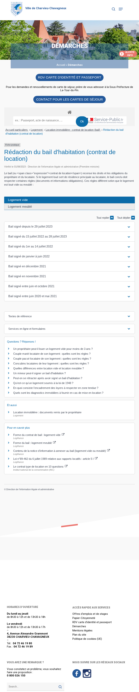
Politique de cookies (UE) (87, 639)
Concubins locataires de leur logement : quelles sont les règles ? (51, 363)
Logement (37, 129)
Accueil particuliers (16, 129)
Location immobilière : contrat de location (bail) (73, 129)
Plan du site (79, 634)
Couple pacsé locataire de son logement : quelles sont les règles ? (52, 358)
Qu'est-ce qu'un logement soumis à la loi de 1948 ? (43, 383)
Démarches (79, 626)
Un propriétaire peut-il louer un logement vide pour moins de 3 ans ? (53, 348)
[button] (121, 9)
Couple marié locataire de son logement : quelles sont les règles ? (51, 353)
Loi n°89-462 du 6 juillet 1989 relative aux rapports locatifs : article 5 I (53, 458)
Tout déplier (124, 217)
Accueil (60, 65)
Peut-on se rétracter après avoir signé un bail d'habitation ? (47, 378)
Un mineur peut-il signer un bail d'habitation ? (39, 373)
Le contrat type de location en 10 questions (38, 466)
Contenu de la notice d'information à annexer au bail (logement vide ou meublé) (60, 450)
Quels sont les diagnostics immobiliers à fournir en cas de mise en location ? (58, 392)
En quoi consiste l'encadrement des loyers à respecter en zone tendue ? (55, 387)
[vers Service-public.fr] (104, 120)
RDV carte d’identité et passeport (92, 622)
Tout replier (103, 217)
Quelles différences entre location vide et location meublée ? (48, 368)
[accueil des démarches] (69, 112)
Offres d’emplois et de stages (90, 614)
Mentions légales (82, 630)
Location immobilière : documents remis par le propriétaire (47, 412)
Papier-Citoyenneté (83, 618)
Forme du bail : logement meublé (32, 442)
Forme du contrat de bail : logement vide (37, 434)
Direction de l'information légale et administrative (30, 489)
